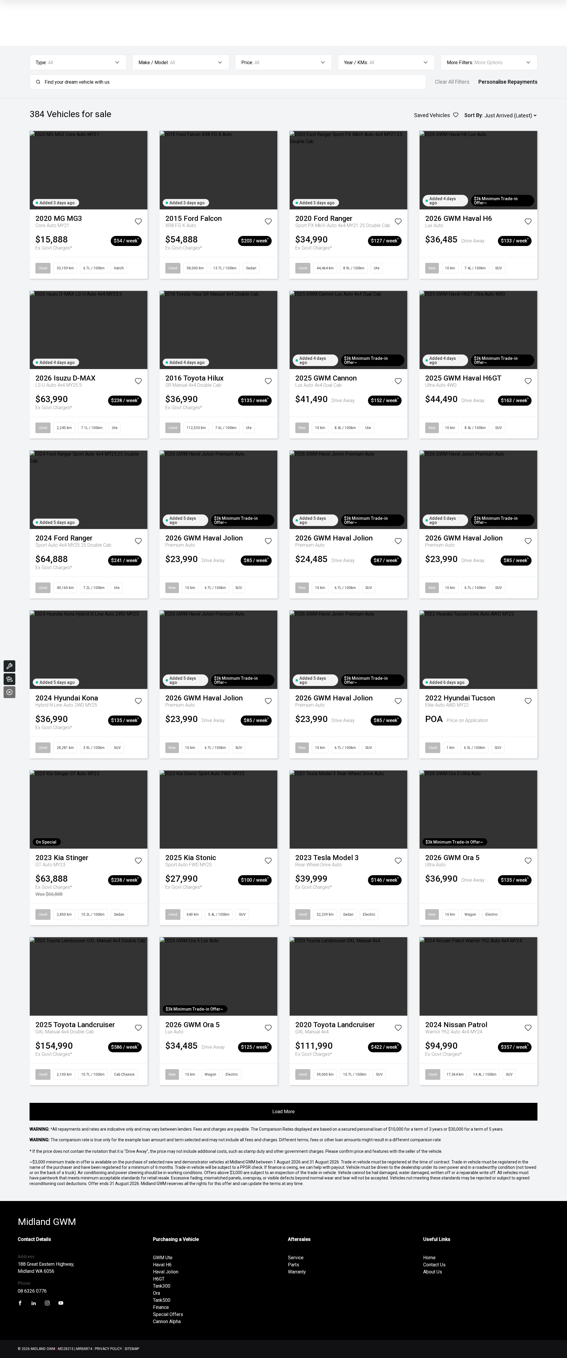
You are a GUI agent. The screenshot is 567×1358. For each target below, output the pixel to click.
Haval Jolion (165, 1272)
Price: (247, 62)
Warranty (297, 1272)
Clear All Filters (452, 82)
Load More (283, 1111)
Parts (293, 1265)
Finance (161, 1307)
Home (429, 1257)
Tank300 (161, 1286)
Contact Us (434, 1265)
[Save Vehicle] (138, 222)
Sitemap (132, 1349)
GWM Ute (162, 1257)
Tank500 (161, 1300)
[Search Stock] (9, 679)
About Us (432, 1272)
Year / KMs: (356, 62)
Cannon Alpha (167, 1321)
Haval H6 (162, 1265)
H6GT (158, 1279)
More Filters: (460, 62)
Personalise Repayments (507, 82)
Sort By (473, 115)
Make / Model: (154, 62)
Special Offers (168, 1314)
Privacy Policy (108, 1349)
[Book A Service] (9, 666)
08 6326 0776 (32, 1291)
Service (296, 1257)
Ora (156, 1293)
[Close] (9, 692)
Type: (41, 62)
